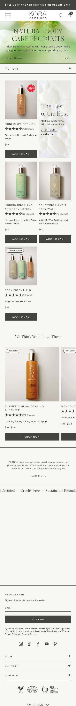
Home (8, 57)
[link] (38, 15)
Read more (38, 475)
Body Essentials (18, 289)
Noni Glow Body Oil (20, 123)
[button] (8, 15)
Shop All (18, 57)
